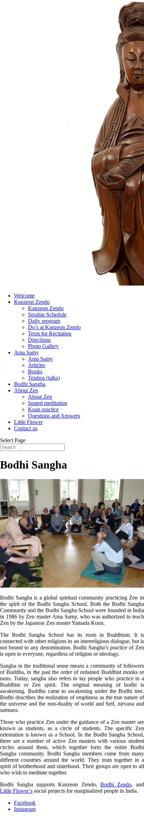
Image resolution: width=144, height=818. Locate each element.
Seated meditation (47, 403)
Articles (36, 365)
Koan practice (43, 409)
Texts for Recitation (49, 333)
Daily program (44, 321)
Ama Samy (26, 352)
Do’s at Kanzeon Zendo (54, 327)
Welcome (24, 296)
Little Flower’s (16, 791)
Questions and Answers (54, 416)
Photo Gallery (43, 346)
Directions (39, 340)
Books (35, 371)
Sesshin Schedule (47, 315)
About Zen (26, 390)
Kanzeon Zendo (32, 302)
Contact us (25, 428)
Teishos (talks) (44, 378)
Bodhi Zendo (115, 784)
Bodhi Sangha (29, 384)
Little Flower (28, 422)
